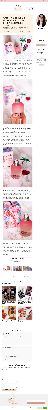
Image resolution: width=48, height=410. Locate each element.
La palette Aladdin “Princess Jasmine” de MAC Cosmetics (9, 321)
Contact (43, 398)
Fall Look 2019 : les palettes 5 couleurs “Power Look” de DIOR (9, 302)
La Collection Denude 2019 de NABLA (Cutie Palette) (25, 321)
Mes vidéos (37, 398)
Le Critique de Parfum (10, 347)
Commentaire (4, 369)
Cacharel (14, 281)
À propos (32, 398)
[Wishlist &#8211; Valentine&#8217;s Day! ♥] (27, 268)
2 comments (14, 15)
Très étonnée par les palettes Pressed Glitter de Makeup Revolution (25, 302)
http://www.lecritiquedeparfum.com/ (11, 356)
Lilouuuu (7, 333)
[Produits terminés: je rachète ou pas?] (7, 268)
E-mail (3, 381)
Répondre (5, 359)
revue (21, 281)
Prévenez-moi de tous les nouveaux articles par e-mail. (12, 387)
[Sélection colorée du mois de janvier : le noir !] (17, 268)
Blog (28, 398)
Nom (3, 379)
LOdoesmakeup (7, 31)
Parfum (18, 281)
